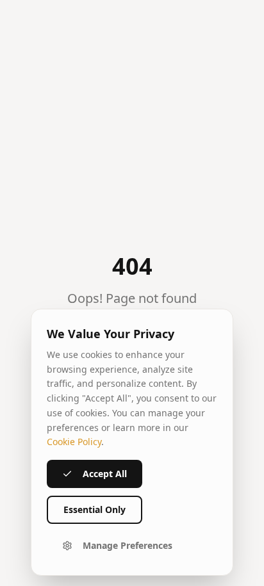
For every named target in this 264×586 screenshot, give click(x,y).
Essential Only (94, 509)
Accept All (105, 474)
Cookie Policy (74, 441)
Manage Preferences (127, 545)
